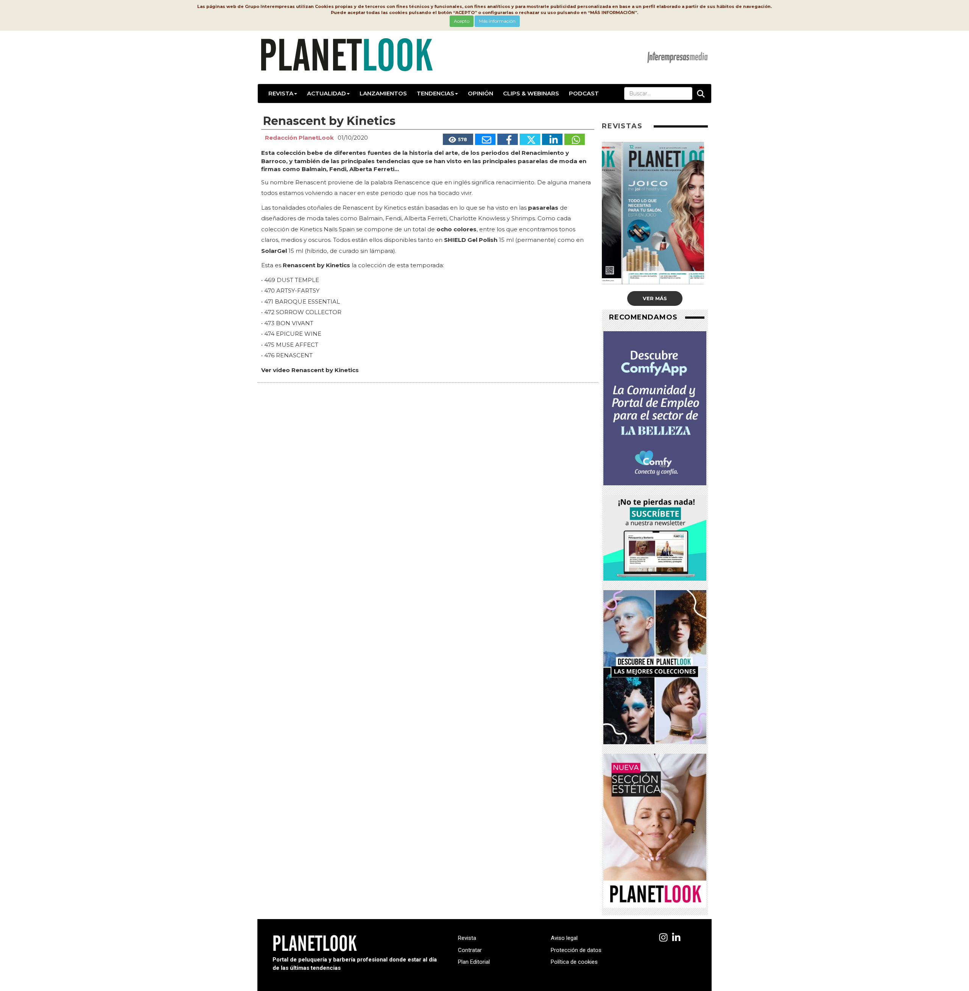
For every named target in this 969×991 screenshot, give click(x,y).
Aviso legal (564, 938)
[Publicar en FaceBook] (507, 139)
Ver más (655, 298)
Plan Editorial (474, 961)
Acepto (461, 21)
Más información (497, 21)
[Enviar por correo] (485, 139)
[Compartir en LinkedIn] (552, 139)
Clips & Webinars (531, 93)
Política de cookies (574, 961)
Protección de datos (576, 950)
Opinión (480, 93)
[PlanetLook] (663, 938)
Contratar (470, 950)
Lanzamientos (383, 93)
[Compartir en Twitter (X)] (530, 139)
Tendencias (435, 93)
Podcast (584, 93)
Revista (280, 93)
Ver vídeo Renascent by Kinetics (310, 370)
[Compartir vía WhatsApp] (574, 139)
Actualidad (326, 93)
